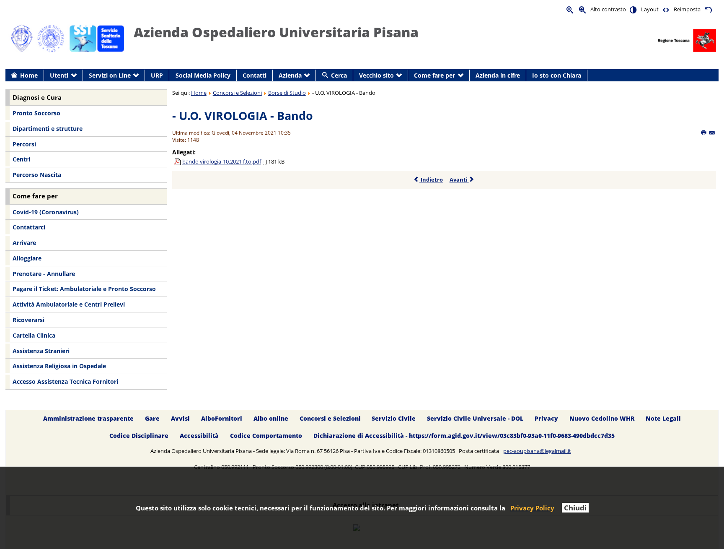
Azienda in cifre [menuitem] (498, 75)
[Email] (712, 133)
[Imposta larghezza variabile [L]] (666, 9)
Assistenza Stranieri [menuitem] (41, 351)
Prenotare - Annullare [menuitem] (44, 274)
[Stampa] (704, 133)
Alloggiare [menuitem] (27, 258)
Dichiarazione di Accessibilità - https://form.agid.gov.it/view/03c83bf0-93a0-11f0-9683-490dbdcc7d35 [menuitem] (464, 436)
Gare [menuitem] (152, 418)
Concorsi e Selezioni (237, 92)
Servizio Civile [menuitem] (394, 418)
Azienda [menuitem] (290, 75)
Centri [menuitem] (21, 159)
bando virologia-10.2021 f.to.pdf (221, 161)
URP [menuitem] (157, 75)
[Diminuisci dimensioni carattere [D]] (570, 9)
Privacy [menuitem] (546, 418)
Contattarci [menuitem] (29, 227)
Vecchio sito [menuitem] (376, 75)
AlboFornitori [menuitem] (221, 418)
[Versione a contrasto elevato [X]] (633, 9)
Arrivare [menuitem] (24, 243)
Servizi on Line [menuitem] (110, 75)
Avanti (459, 179)
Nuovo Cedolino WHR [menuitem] (601, 418)
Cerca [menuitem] (339, 75)
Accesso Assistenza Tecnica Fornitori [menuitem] (65, 381)
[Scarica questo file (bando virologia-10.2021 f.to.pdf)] (178, 161)
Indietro (431, 179)
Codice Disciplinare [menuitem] (138, 436)
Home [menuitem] (29, 75)
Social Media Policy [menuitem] (203, 75)
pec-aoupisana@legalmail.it (537, 451)
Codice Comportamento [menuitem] (266, 436)
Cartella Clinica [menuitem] (34, 335)
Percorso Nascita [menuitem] (37, 175)
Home (199, 92)
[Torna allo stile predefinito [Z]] (708, 9)
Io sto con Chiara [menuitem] (556, 75)
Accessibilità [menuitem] (199, 436)
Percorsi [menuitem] (24, 144)
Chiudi (575, 508)
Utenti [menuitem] (59, 75)
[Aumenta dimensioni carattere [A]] (583, 9)
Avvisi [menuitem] (180, 418)
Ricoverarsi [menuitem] (28, 320)
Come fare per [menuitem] (434, 75)
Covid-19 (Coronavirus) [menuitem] (46, 212)
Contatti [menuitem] (254, 75)
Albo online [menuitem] (270, 418)
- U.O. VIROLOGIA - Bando (242, 115)
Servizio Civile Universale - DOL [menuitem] (475, 418)
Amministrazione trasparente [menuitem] (88, 418)
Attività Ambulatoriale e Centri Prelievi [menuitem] (69, 304)
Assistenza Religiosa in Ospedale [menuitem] (59, 366)
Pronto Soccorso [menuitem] (36, 113)
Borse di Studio (287, 92)
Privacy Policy (532, 508)
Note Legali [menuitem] (663, 418)
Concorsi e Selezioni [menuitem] (330, 418)
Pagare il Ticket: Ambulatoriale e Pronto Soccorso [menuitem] (84, 289)
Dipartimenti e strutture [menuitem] (48, 129)
